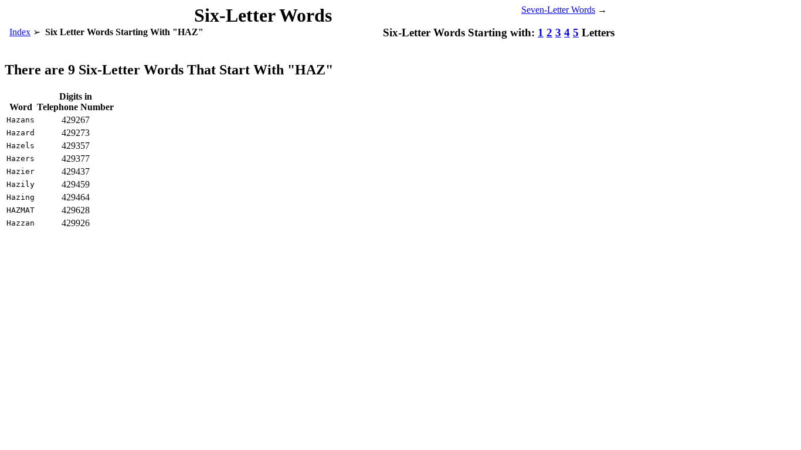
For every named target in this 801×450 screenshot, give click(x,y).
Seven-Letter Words (558, 10)
